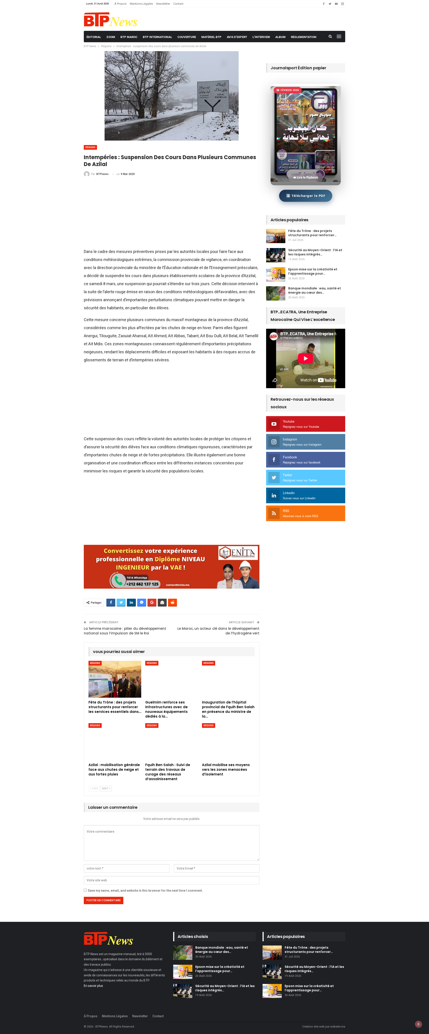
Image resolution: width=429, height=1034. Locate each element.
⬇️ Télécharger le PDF (305, 195)
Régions (90, 147)
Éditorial (93, 37)
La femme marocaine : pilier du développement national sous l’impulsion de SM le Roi (125, 631)
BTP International (157, 37)
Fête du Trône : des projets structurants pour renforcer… (312, 233)
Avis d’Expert (237, 37)
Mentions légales (141, 3)
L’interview (261, 37)
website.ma (337, 1026)
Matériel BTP (211, 37)
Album (280, 37)
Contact (178, 3)
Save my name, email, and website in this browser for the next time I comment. (145, 890)
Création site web (313, 1026)
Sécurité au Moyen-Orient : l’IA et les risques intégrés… (315, 252)
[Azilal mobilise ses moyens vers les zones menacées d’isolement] (228, 741)
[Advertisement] (171, 214)
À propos (120, 3)
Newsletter (163, 3)
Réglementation (303, 37)
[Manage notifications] (418, 1024)
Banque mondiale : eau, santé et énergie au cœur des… (314, 290)
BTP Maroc (128, 37)
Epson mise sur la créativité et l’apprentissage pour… (312, 271)
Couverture (186, 37)
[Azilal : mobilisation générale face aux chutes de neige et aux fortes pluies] (114, 741)
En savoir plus (93, 986)
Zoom (110, 37)
